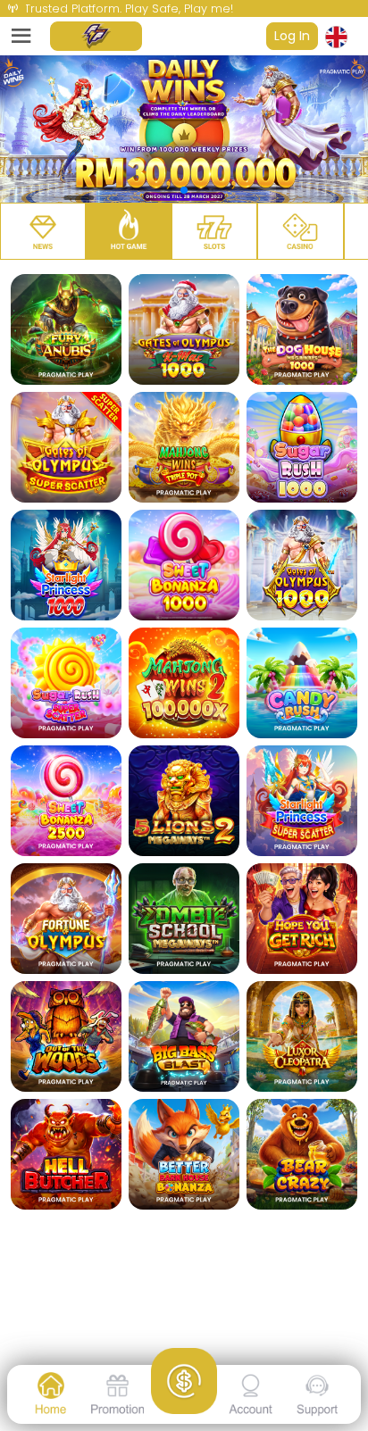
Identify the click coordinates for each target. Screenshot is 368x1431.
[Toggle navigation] (21, 36)
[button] (343, 36)
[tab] (43, 231)
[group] (184, 129)
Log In (292, 36)
